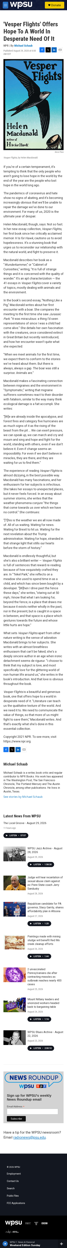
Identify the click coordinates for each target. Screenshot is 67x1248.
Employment (14, 1174)
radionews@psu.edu (29, 1137)
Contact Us (13, 1181)
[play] (5, 1243)
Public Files (13, 1196)
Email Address (15, 1106)
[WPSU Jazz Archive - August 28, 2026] (14, 854)
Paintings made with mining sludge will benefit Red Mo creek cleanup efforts (43, 940)
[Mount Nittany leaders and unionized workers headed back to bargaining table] (14, 1005)
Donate (56, 5)
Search (11, 1188)
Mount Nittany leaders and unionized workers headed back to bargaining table (43, 1003)
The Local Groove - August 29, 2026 (24, 823)
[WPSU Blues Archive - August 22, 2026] (14, 1037)
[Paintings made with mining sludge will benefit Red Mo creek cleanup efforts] (14, 942)
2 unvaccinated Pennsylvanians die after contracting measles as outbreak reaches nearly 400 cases (44, 977)
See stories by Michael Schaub (23, 797)
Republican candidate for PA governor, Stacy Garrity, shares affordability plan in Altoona (45, 907)
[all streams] (62, 1243)
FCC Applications (16, 1203)
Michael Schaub (23, 45)
